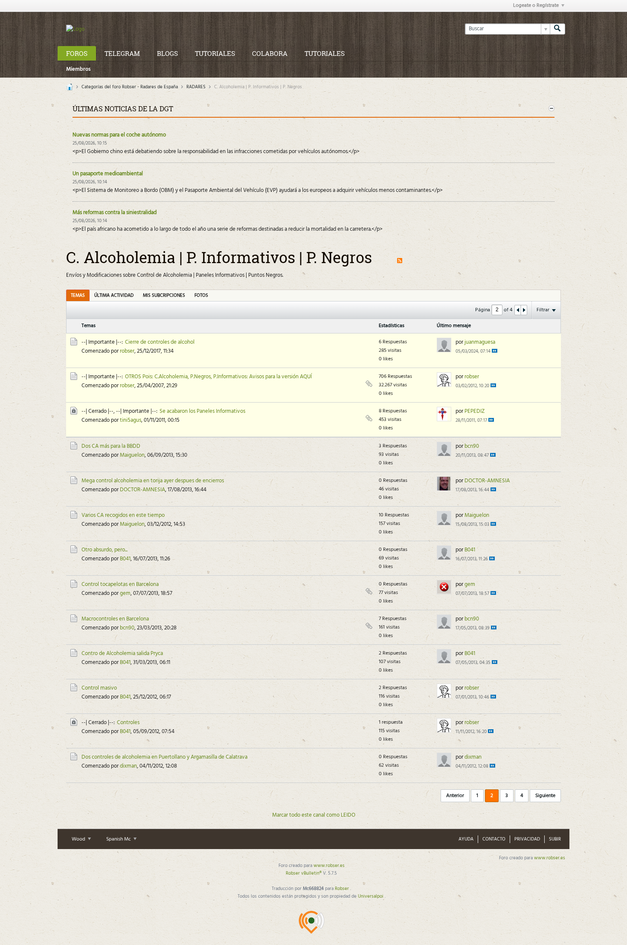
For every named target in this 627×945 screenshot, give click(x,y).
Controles (128, 722)
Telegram (122, 53)
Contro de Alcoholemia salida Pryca (122, 653)
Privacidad (527, 839)
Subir (555, 839)
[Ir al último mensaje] (494, 351)
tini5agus (130, 420)
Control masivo (99, 688)
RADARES (196, 87)
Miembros (78, 69)
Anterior (455, 795)
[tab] (78, 295)
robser (127, 351)
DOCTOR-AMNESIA (142, 489)
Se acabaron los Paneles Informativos (202, 411)
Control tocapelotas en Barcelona (120, 584)
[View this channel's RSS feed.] (399, 257)
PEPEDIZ (474, 411)
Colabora (269, 53)
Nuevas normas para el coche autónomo (119, 134)
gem (125, 593)
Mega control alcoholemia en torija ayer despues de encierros (152, 480)
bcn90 (471, 446)
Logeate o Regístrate (536, 5)
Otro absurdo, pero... (104, 549)
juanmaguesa (479, 342)
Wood (79, 839)
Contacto (493, 839)
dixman (128, 766)
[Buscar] (557, 29)
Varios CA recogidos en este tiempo (123, 515)
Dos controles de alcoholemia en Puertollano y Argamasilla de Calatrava (164, 757)
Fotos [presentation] (201, 295)
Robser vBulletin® (304, 873)
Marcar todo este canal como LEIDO (313, 815)
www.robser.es (549, 858)
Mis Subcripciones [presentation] (164, 295)
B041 (125, 558)
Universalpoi (371, 896)
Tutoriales (215, 53)
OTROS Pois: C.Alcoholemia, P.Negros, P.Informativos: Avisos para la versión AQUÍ (218, 376)
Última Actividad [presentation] (114, 295)
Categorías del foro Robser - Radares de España (129, 87)
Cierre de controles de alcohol (159, 342)
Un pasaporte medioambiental (108, 173)
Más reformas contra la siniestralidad (115, 212)
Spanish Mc (119, 839)
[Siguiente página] (524, 310)
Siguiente (545, 795)
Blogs (167, 53)
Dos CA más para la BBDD (110, 446)
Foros (76, 53)
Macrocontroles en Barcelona (115, 619)
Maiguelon (132, 455)
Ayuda (466, 839)
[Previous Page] (518, 310)
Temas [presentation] (78, 295)
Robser (342, 889)
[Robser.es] (311, 922)
